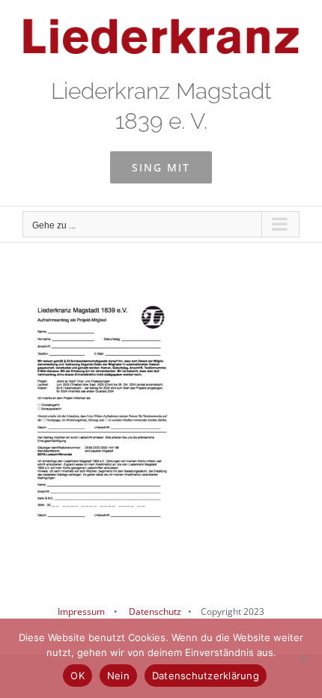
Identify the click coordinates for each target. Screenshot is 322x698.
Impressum (81, 611)
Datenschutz (154, 611)
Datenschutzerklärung (205, 676)
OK (77, 676)
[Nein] (303, 658)
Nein (118, 676)
